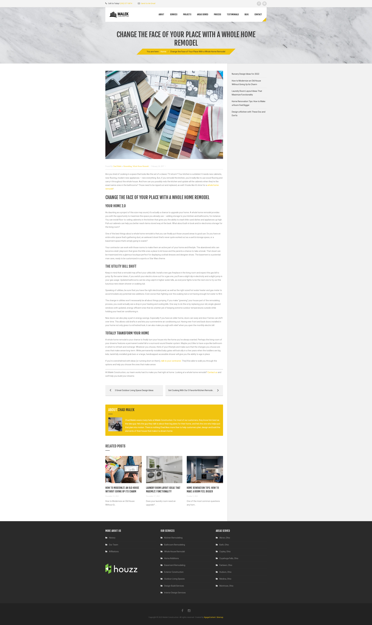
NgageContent (210, 617)
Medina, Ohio (225, 579)
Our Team (113, 545)
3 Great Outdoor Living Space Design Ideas (129, 390)
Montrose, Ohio (226, 586)
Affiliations (114, 551)
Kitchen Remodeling (173, 538)
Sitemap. (220, 617)
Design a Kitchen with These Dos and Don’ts (248, 114)
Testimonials (233, 14)
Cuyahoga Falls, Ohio (228, 558)
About (161, 14)
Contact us (212, 372)
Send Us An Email (148, 3)
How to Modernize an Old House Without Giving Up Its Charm (246, 83)
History (112, 538)
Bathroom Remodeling (174, 545)
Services (173, 14)
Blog (247, 14)
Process (217, 14)
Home (163, 51)
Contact (258, 14)
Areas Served (202, 14)
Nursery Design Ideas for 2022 (245, 74)
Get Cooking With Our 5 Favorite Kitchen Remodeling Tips (192, 390)
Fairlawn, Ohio (225, 565)
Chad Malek (126, 410)
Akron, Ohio (224, 538)
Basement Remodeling (174, 565)
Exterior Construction (174, 572)
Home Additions (171, 558)
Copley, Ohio (225, 551)
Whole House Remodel (141, 166)
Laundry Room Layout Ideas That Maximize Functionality (247, 93)
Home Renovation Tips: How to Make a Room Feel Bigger (248, 103)
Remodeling (128, 166)
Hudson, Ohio (225, 572)
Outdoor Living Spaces (174, 579)
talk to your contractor (171, 361)
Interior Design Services (175, 592)
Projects (187, 14)
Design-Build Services (174, 586)
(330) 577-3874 (126, 3)
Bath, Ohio (224, 545)
